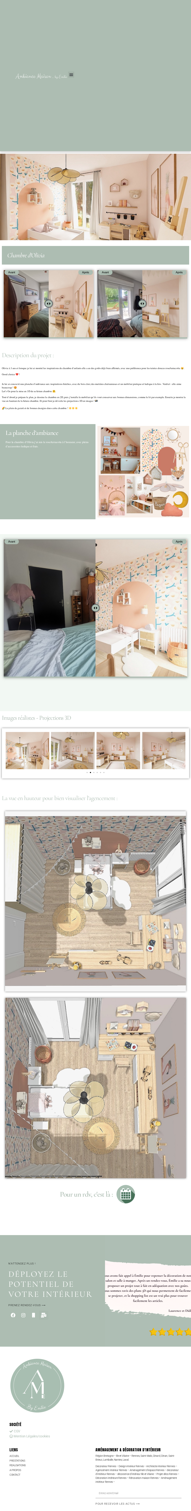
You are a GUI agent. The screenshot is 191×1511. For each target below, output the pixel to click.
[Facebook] (13, 1315)
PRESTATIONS (17, 1460)
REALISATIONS (18, 1465)
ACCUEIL (14, 1455)
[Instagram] (23, 1315)
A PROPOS (15, 1470)
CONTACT (15, 1474)
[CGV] (50, 1431)
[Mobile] (33, 1315)
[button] (71, 75)
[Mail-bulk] (43, 1315)
